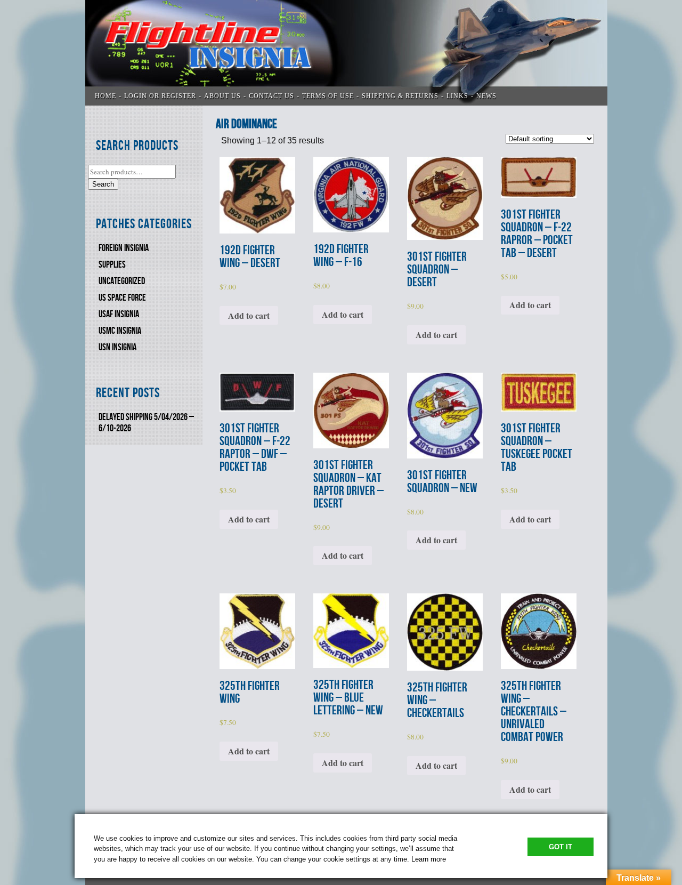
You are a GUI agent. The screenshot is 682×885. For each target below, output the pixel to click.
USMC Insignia (120, 330)
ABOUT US (222, 96)
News (486, 96)
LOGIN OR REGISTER (160, 96)
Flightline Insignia (346, 53)
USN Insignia (117, 347)
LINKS (457, 96)
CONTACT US (271, 96)
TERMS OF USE (328, 96)
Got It (560, 847)
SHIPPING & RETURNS (400, 96)
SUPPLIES (112, 264)
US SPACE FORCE (122, 297)
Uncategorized (122, 281)
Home (105, 96)
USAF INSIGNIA (119, 314)
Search (103, 184)
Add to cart (249, 315)
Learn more (428, 859)
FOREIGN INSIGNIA (124, 248)
